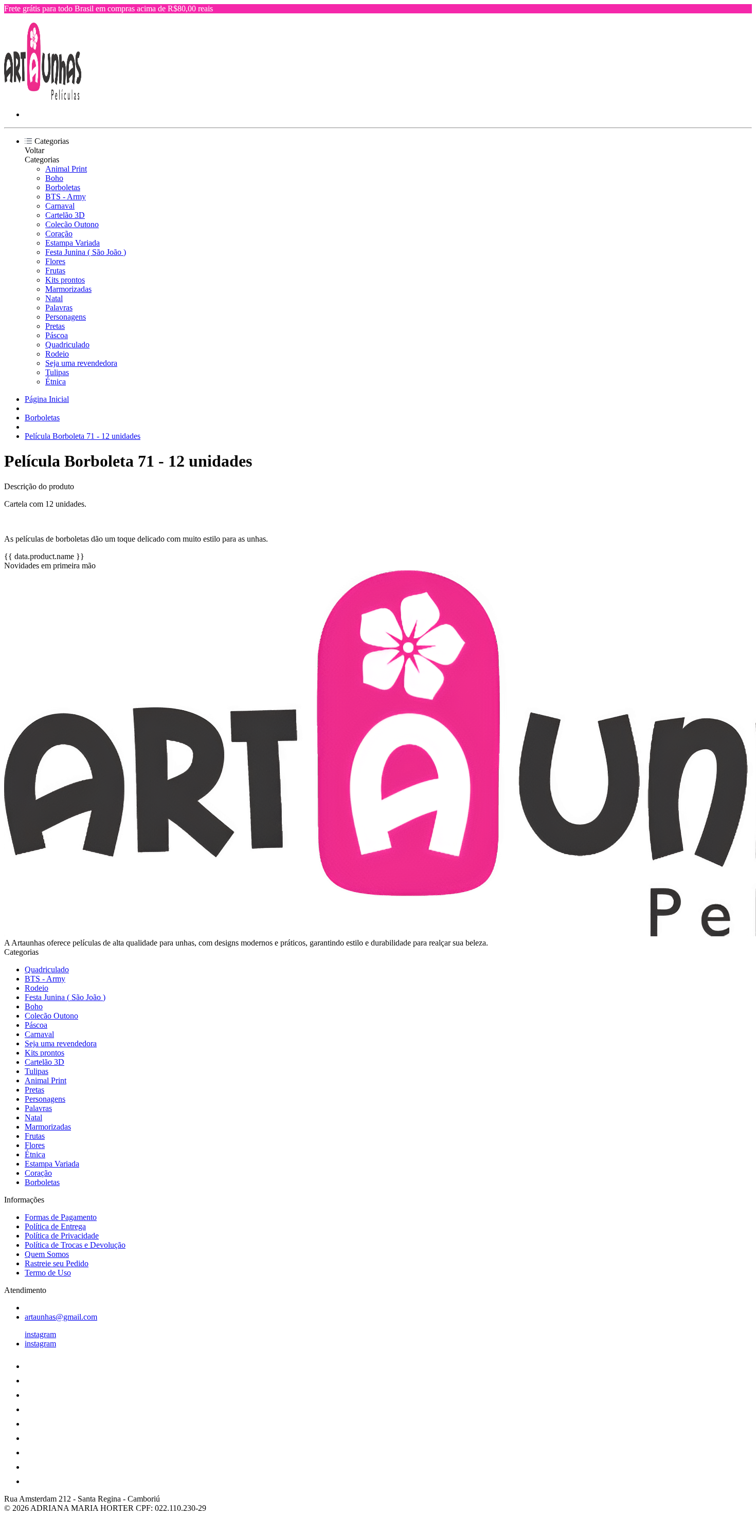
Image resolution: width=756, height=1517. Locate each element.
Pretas (55, 326)
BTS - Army (65, 196)
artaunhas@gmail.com (61, 1316)
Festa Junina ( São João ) (85, 252)
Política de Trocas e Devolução (75, 1245)
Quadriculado (67, 344)
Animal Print (66, 168)
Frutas (55, 270)
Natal (54, 298)
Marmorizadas (68, 289)
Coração (59, 233)
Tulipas (57, 372)
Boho (54, 178)
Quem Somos (47, 1254)
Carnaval (60, 205)
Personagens (65, 316)
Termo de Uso (48, 1272)
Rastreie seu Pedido (56, 1263)
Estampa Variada (72, 242)
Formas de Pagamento (61, 1217)
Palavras (59, 307)
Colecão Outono (72, 224)
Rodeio (57, 353)
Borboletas (62, 187)
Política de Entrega (55, 1226)
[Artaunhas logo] (42, 96)
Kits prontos (65, 279)
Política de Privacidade (62, 1235)
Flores (55, 261)
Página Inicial (47, 399)
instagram (40, 1334)
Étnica (55, 381)
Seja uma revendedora (81, 363)
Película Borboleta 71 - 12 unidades (82, 436)
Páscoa (56, 335)
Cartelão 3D (65, 215)
